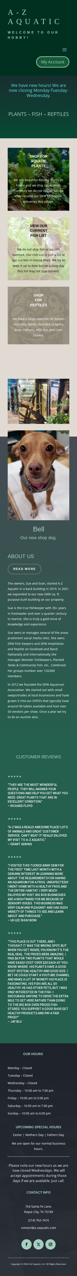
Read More (24, 569)
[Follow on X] (38, 1244)
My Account (52, 62)
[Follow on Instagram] (50, 1244)
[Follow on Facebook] (26, 1244)
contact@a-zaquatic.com (38, 1228)
